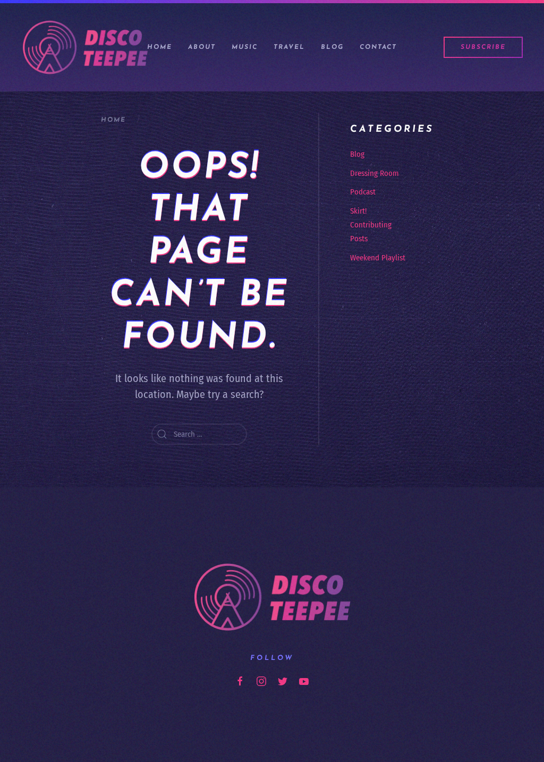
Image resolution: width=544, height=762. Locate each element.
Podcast (363, 192)
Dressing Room (374, 173)
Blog (332, 47)
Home (159, 47)
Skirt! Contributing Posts (371, 224)
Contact (378, 47)
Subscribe (483, 47)
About (202, 47)
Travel (289, 47)
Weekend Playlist (377, 258)
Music (245, 47)
